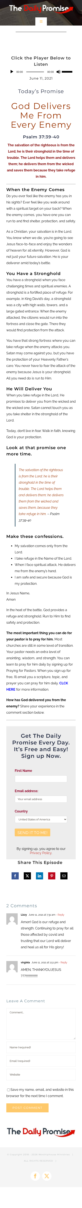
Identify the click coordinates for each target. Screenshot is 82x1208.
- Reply (59, 914)
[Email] (64, 875)
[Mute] (58, 72)
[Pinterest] (51, 875)
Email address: (26, 791)
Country (21, 811)
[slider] (68, 71)
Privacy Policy (41, 853)
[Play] (12, 72)
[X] (27, 875)
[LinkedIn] (39, 875)
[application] (41, 72)
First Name (23, 771)
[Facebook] (15, 875)
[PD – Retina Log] (41, 4)
